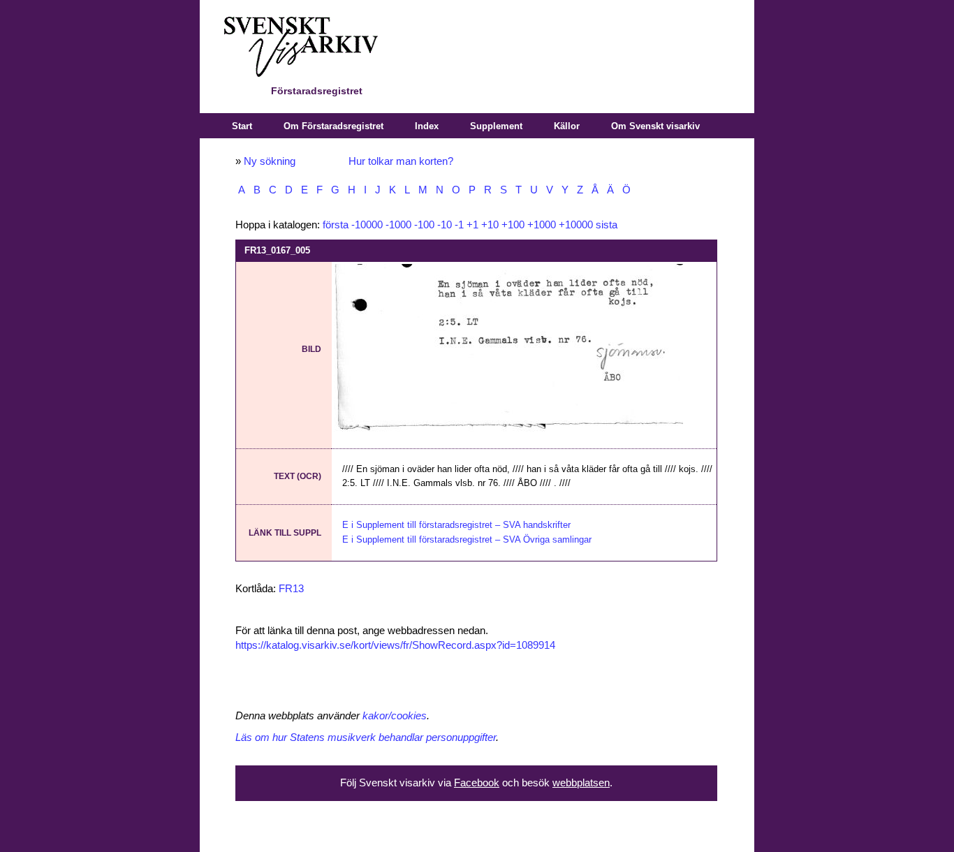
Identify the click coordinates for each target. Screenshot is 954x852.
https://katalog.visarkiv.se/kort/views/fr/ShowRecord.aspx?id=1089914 (395, 645)
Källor (567, 126)
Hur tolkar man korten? (400, 161)
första (335, 224)
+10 (490, 224)
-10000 (367, 224)
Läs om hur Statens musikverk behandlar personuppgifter (365, 737)
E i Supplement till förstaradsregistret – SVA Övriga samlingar (467, 539)
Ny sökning (269, 161)
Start (242, 126)
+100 (512, 224)
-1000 (398, 224)
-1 (459, 224)
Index (427, 126)
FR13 (291, 588)
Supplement (496, 126)
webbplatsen (581, 782)
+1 (472, 224)
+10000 (576, 224)
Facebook (476, 782)
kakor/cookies (394, 715)
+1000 (541, 224)
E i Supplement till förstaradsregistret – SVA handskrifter (456, 525)
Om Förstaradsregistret (333, 126)
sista (606, 224)
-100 (424, 224)
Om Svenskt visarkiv (655, 126)
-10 (444, 224)
